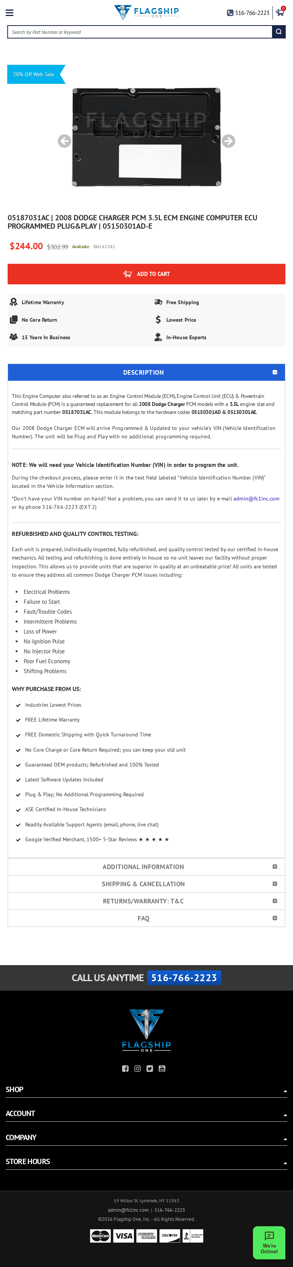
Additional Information (143, 867)
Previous (62, 137)
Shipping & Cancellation (143, 884)
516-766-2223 (252, 12)
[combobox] (140, 32)
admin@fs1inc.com (256, 498)
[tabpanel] (146, 137)
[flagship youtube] (163, 1070)
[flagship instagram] (138, 1070)
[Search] (278, 32)
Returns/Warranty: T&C (143, 901)
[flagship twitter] (150, 1070)
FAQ (144, 918)
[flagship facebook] (126, 1070)
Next (226, 137)
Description (143, 372)
